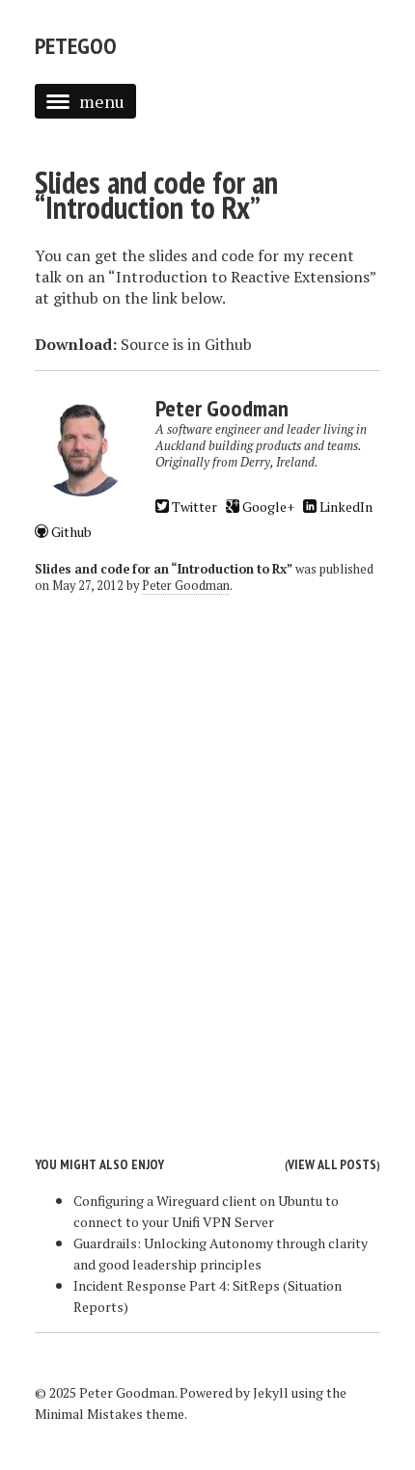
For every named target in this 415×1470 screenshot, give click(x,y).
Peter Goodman (186, 585)
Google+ (266, 506)
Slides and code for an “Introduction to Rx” (156, 194)
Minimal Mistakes (89, 1413)
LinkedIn (345, 506)
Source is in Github (186, 344)
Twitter (193, 506)
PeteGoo (76, 46)
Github (70, 531)
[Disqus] (207, 860)
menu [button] (101, 101)
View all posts (332, 1164)
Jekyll (271, 1392)
